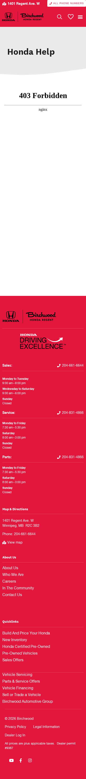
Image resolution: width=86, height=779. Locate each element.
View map (14, 542)
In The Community (18, 588)
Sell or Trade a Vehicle (21, 695)
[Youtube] (11, 760)
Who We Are (13, 575)
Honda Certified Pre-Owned (26, 647)
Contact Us (12, 595)
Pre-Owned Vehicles (20, 654)
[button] (80, 17)
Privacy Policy (15, 727)
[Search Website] (59, 16)
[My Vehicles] (70, 16)
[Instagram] (30, 760)
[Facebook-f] (20, 760)
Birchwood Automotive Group (27, 702)
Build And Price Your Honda (26, 633)
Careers (9, 582)
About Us (9, 557)
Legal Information (46, 727)
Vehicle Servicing (17, 675)
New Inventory (14, 640)
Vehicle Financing (17, 688)
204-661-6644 (73, 365)
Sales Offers (12, 660)
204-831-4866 (73, 413)
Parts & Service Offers (21, 682)
